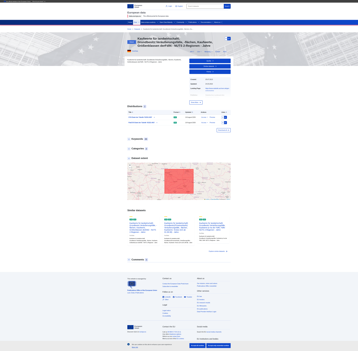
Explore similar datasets (218, 251)
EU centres (180, 338)
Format (176, 112)
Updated (188, 112)
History (209, 71)
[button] (39, 1)
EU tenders (200, 299)
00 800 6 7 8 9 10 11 (174, 332)
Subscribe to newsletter (170, 286)
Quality (209, 61)
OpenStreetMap (215, 199)
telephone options (175, 334)
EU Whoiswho (202, 306)
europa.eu (142, 332)
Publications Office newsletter (207, 286)
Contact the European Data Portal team (175, 283)
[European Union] (143, 327)
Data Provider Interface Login (206, 311)
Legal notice (166, 310)
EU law (199, 296)
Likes (223, 112)
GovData (135, 51)
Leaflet (207, 199)
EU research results (203, 302)
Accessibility (166, 316)
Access (203, 117)
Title (129, 112)
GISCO (228, 199)
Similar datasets (209, 66)
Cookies (165, 313)
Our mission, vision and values (207, 283)
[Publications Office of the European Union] (143, 284)
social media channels (214, 332)
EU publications (202, 309)
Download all (222, 130)
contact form (176, 336)
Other (167, 299)
